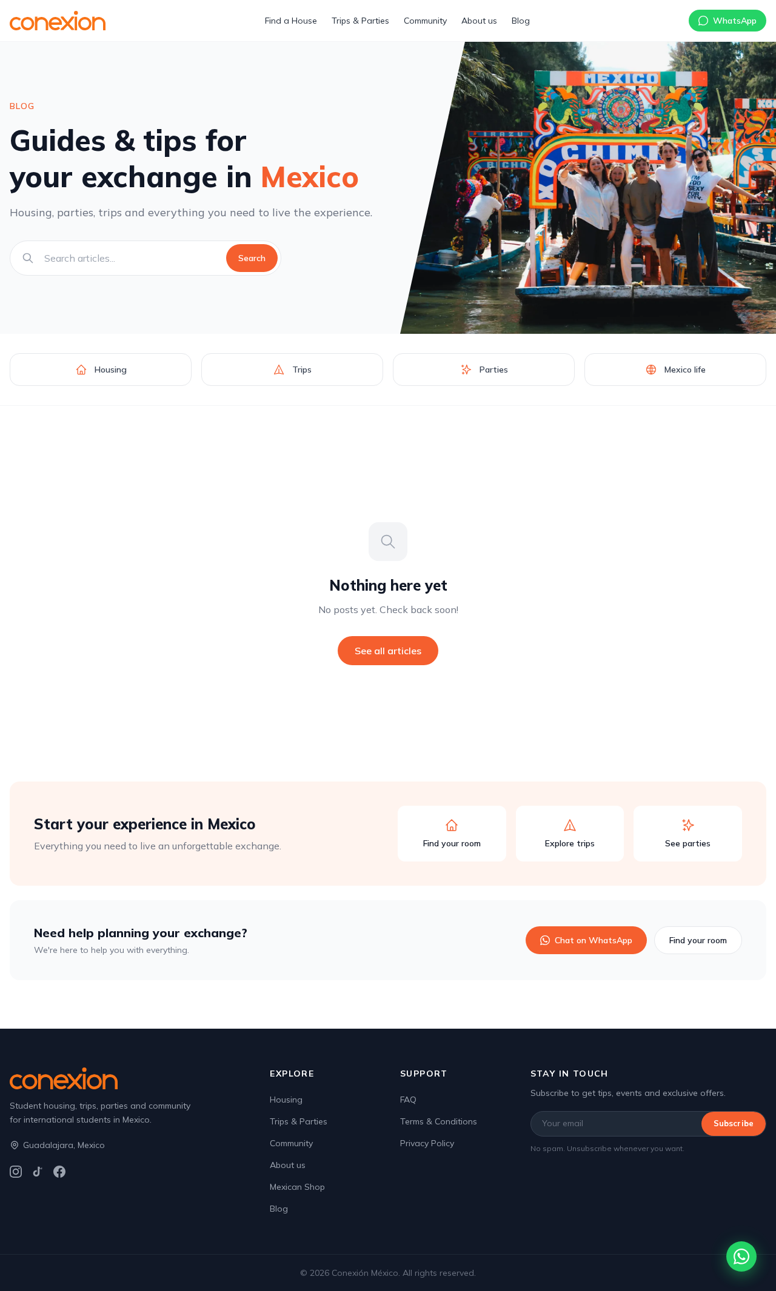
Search (252, 258)
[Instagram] (16, 1172)
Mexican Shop (297, 1186)
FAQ (408, 1099)
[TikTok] (38, 1172)
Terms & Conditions (438, 1121)
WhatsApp (735, 20)
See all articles (388, 651)
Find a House (291, 20)
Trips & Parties (360, 20)
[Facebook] (59, 1172)
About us (479, 20)
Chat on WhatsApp (593, 940)
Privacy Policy (427, 1143)
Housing (286, 1099)
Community (425, 20)
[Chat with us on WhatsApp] (741, 1256)
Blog (521, 20)
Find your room (698, 940)
